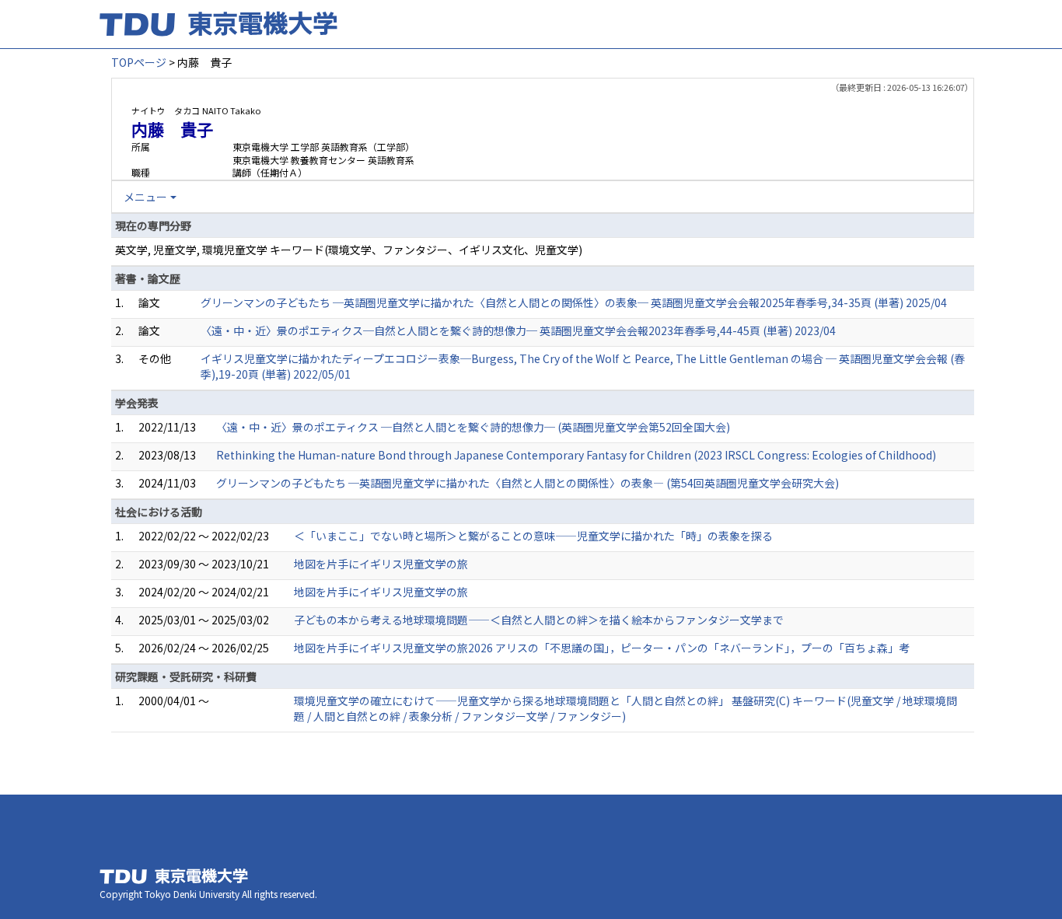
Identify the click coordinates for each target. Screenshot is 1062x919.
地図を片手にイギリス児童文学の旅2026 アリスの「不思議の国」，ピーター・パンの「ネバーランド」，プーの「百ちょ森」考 (602, 647)
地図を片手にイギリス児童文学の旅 (381, 563)
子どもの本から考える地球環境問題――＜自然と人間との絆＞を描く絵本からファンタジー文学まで (539, 619)
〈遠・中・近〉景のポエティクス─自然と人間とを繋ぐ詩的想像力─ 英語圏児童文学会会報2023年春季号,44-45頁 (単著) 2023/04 (518, 330)
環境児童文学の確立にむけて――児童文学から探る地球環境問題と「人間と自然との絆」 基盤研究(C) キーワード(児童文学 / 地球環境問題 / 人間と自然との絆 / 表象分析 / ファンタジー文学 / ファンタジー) (625, 708)
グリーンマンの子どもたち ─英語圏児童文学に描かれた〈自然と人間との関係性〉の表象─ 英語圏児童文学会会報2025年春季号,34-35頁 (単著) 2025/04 (574, 302)
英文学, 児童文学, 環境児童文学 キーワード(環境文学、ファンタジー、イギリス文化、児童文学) (348, 249)
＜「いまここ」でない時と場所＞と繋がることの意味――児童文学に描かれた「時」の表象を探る (533, 535)
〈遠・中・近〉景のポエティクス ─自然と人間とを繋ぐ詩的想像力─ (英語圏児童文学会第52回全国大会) (473, 427)
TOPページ (138, 62)
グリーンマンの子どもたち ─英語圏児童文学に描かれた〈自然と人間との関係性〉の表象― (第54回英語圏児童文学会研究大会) (527, 483)
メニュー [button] (145, 196)
